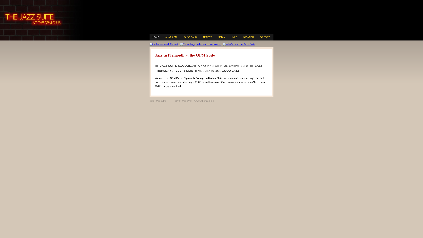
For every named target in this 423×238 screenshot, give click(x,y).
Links (234, 37)
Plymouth (189, 78)
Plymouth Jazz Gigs (204, 101)
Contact (265, 37)
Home (156, 37)
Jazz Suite (168, 65)
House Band (190, 37)
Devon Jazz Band (183, 101)
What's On (171, 37)
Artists (207, 37)
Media (221, 37)
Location (248, 37)
